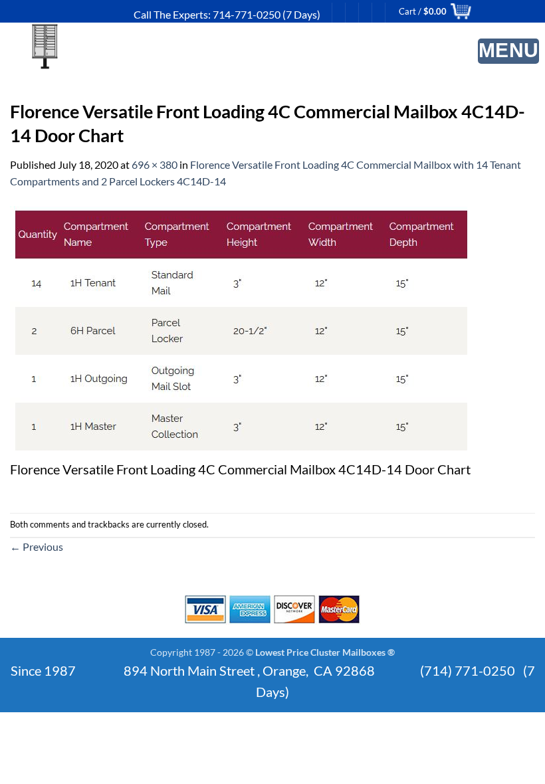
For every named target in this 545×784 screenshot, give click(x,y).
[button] (509, 51)
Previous (36, 546)
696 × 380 (154, 164)
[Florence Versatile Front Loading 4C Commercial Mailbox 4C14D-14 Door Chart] (241, 330)
